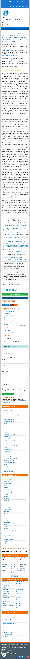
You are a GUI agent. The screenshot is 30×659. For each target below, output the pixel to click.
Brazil (5, 570)
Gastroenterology (7, 597)
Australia (6, 559)
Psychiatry (6, 532)
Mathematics (7, 451)
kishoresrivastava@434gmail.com (10, 55)
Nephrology (6, 511)
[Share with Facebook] (3, 305)
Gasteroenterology (8, 492)
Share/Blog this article (9, 332)
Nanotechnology (7, 456)
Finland (23, 562)
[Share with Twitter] (6, 305)
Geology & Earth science (8, 638)
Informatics (6, 447)
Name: (4, 359)
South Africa (16, 570)
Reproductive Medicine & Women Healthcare (21, 602)
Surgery (5, 541)
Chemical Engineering (9, 322)
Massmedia (5, 636)
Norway (23, 568)
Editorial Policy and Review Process (10, 653)
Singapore (15, 568)
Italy (5, 562)
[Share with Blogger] (16, 305)
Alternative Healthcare (8, 605)
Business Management (8, 634)
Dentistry (6, 485)
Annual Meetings (10, 553)
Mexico (23, 566)
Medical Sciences (8, 453)
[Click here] (4, 6)
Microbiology (7, 507)
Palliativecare (19, 599)
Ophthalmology (7, 522)
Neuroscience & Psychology (10, 458)
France (14, 564)
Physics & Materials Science (9, 623)
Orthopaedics (7, 524)
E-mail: (3, 365)
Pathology (6, 526)
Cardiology (6, 481)
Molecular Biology (8, 509)
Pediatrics (6, 528)
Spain (14, 557)
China (14, 562)
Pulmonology (7, 535)
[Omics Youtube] (23, 6)
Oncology (6, 520)
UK (5, 566)
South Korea (7, 572)
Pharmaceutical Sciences (9, 462)
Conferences (18, 1)
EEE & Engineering (7, 628)
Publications (10, 1)
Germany (6, 564)
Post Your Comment (15, 294)
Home (4, 1)
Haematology (7, 496)
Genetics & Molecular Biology (10, 440)
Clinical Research (8, 483)
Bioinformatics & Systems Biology (12, 315)
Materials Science (8, 449)
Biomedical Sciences (9, 317)
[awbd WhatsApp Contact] (26, 6)
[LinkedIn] (25, 657)
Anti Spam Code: (6, 384)
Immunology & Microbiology (10, 445)
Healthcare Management (6, 590)
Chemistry (6, 324)
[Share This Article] (10, 290)
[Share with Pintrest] (12, 305)
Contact (15, 4)
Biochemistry (7, 313)
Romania (23, 570)
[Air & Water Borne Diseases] (5, 12)
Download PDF (18, 70)
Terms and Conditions (7, 650)
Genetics (6, 494)
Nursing (5, 515)
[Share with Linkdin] (9, 305)
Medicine (6, 505)
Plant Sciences (7, 466)
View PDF (10, 70)
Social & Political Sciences (10, 469)
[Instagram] (28, 657)
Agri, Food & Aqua (7, 619)
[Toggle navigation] (4, 28)
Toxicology (6, 543)
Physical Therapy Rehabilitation (20, 588)
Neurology (6, 513)
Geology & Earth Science (9, 443)
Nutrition (6, 517)
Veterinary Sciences (8, 471)
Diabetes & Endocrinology (10, 489)
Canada (14, 559)
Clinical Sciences (7, 425)
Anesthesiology (7, 479)
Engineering (6, 432)
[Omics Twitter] (10, 6)
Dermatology (7, 487)
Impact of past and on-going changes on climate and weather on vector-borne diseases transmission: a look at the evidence (15, 227)
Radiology (6, 537)
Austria (23, 559)
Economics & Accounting (9, 430)
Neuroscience (6, 593)
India (14, 566)
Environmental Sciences (9, 434)
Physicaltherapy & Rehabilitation (11, 530)
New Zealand (13, 573)
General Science (7, 438)
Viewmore (22, 325)
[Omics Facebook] (7, 6)
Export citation (7, 330)
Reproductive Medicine (9, 539)
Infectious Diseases (8, 502)
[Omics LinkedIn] (13, 6)
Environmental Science (8, 625)
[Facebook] (19, 657)
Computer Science (8, 427)
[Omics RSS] (16, 6)
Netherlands (7, 575)
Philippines (15, 576)
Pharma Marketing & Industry (9, 617)
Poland (23, 557)
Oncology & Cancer (20, 581)
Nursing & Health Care (9, 460)
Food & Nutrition (7, 436)
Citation (15, 298)
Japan (5, 568)
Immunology (6, 500)
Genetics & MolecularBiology (7, 600)
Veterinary (5, 630)
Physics (5, 464)
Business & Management (10, 319)
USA (5, 557)
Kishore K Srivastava (7, 44)
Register (25, 1)
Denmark (23, 564)
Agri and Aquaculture (9, 311)
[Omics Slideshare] (19, 6)
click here (20, 390)
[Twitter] (22, 657)
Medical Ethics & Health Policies (21, 596)
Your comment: (6, 371)
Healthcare (6, 498)
